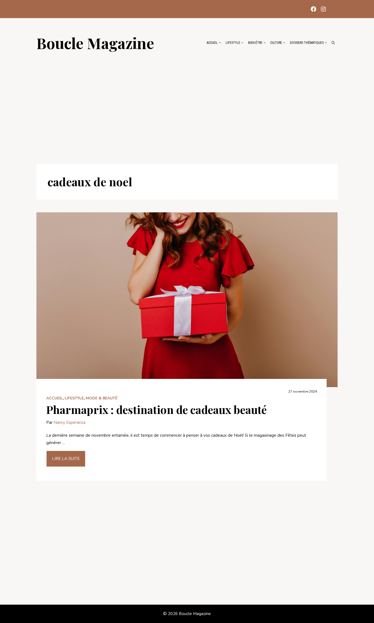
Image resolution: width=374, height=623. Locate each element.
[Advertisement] (187, 104)
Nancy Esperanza (69, 422)
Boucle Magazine (95, 43)
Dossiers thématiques (307, 43)
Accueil (212, 43)
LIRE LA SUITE (66, 458)
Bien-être (255, 43)
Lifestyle (233, 43)
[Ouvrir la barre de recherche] (333, 43)
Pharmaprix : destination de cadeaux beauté (156, 409)
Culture (276, 43)
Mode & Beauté (101, 398)
